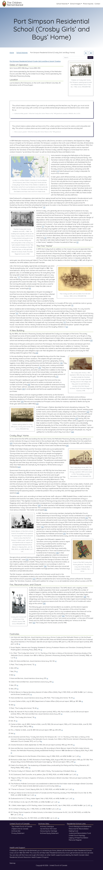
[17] (57, 377)
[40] (63, 616)
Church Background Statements (80, 826)
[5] (77, 242)
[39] (44, 603)
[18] (29, 384)
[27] (19, 467)
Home (12, 52)
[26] (67, 445)
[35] (27, 559)
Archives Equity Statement (49, 833)
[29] (39, 505)
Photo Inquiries (88, 4)
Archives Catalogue (47, 826)
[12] (66, 327)
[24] (72, 432)
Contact (97, 4)
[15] (61, 363)
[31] (86, 518)
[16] (39, 368)
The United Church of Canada (21, 826)
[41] (34, 623)
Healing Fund (73, 831)
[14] (37, 353)
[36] (45, 566)
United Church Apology (77, 835)
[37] (34, 579)
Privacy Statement (17, 833)
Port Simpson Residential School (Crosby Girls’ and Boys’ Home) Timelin (35, 61)
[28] (17, 493)
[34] (57, 553)
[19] (23, 389)
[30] (45, 510)
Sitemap (12, 863)
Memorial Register (75, 840)
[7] (19, 277)
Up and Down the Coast (48, 829)
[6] (76, 260)
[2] (44, 207)
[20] (22, 401)
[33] (64, 533)
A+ (91, 53)
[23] (76, 418)
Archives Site (15, 831)
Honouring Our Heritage (48, 831)
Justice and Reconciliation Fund (80, 833)
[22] (87, 412)
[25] (11, 443)
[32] (42, 527)
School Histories (62, 4)
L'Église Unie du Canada (19, 829)
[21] (37, 404)
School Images (75, 4)
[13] (91, 340)
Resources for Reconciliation (79, 829)
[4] (45, 238)
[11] (64, 322)
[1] (58, 171)
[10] (17, 313)
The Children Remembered (14, 3)
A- (86, 53)
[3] (43, 226)
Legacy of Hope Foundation (78, 838)
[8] (30, 288)
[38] (85, 597)
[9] (72, 305)
